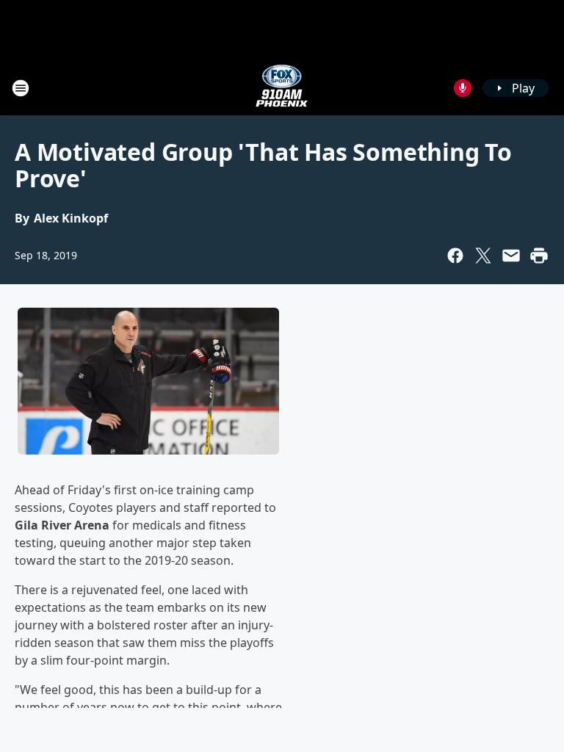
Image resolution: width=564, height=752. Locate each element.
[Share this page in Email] (511, 255)
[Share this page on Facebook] (455, 255)
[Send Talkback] (462, 88)
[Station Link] (282, 88)
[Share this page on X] (483, 255)
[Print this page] (539, 255)
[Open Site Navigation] (20, 88)
